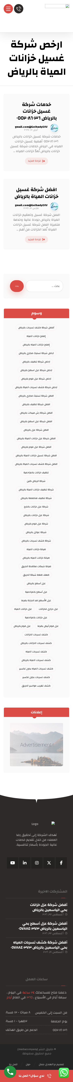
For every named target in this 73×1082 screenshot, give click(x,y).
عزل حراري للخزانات (48, 609)
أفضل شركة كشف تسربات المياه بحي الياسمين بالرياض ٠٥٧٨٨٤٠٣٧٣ (39, 945)
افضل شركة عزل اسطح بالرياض (36, 421)
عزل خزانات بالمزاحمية (36, 617)
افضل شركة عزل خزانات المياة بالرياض (36, 438)
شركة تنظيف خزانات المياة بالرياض (36, 489)
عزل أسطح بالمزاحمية (36, 592)
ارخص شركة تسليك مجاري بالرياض (36, 353)
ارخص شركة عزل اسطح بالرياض (36, 370)
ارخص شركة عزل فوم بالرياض (36, 378)
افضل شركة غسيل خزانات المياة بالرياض (36, 455)
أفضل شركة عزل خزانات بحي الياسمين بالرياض (48, 907)
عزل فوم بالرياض (22, 626)
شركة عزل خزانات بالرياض (36, 515)
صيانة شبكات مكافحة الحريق (36, 566)
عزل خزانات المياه (23, 609)
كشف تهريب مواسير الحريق (36, 685)
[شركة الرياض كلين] (57, 16)
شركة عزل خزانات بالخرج (36, 506)
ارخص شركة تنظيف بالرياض (36, 361)
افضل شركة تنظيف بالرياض (36, 404)
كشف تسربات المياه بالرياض (36, 660)
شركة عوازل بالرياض (36, 532)
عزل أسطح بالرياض (36, 583)
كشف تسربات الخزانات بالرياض (36, 643)
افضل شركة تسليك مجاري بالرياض (36, 395)
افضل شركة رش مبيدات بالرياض (36, 413)
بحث (17, 286)
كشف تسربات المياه (36, 651)
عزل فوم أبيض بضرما (48, 626)
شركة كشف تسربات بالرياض (36, 540)
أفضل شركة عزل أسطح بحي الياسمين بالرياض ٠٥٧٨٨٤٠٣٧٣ (42, 926)
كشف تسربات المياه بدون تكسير (36, 668)
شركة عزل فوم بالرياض (36, 523)
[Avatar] (54, 128)
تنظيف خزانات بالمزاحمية (36, 472)
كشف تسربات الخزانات (36, 634)
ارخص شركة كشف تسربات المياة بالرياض (36, 387)
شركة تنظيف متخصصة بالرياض (36, 498)
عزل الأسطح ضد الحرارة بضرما (36, 600)
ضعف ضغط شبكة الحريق (36, 575)
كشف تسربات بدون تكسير (36, 677)
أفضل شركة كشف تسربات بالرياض (36, 327)
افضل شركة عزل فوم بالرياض (36, 447)
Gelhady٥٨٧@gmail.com (31, 127)
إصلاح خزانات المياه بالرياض (36, 344)
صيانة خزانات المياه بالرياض (36, 558)
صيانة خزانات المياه (36, 549)
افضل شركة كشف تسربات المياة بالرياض (36, 464)
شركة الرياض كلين (36, 481)
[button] (61, 863)
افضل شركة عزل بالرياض (36, 430)
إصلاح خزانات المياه (36, 336)
